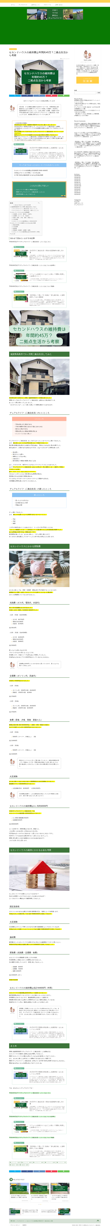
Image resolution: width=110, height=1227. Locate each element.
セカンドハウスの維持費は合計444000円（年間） (27, 231)
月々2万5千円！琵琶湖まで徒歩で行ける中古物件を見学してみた (87, 152)
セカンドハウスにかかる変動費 (20, 212)
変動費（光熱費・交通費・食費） (22, 230)
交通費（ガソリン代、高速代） (21, 215)
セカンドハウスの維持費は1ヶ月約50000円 (25, 221)
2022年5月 (77, 194)
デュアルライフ (23, 5)
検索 (75, 90)
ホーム (13, 5)
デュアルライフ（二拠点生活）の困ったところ (26, 210)
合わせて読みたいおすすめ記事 (23, 205)
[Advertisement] (55, 33)
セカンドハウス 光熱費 (15, 1162)
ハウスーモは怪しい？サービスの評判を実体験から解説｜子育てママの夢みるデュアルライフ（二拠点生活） (87, 135)
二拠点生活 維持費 (24, 1164)
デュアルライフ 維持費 (50, 1162)
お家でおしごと (35, 5)
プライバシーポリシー (15, 1225)
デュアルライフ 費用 (62, 1162)
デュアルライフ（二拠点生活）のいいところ (25, 208)
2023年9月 (77, 177)
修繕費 (15, 228)
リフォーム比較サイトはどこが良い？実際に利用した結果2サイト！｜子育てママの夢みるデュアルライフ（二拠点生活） (87, 145)
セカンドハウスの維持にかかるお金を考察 (23, 223)
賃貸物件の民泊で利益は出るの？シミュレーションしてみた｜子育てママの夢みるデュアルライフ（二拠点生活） (87, 126)
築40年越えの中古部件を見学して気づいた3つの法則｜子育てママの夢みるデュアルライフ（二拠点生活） (87, 165)
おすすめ (76, 201)
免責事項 (24, 1225)
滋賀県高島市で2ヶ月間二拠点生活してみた (24, 206)
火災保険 (15, 219)
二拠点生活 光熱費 (14, 1164)
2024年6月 (77, 175)
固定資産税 (16, 224)
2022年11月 (77, 184)
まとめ (13, 233)
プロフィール (47, 5)
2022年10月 (77, 186)
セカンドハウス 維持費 (26, 1162)
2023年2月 (77, 180)
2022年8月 (77, 189)
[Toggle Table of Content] (39, 203)
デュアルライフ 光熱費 (38, 1162)
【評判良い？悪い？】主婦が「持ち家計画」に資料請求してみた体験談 (87, 142)
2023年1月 (77, 182)
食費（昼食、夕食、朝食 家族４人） (23, 217)
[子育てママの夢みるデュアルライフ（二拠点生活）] (55, 19)
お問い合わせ (58, 5)
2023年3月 (77, 179)
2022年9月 (77, 187)
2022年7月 (77, 191)
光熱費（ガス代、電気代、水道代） (23, 214)
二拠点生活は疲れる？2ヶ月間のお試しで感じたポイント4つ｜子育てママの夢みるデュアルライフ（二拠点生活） (87, 155)
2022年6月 (77, 192)
